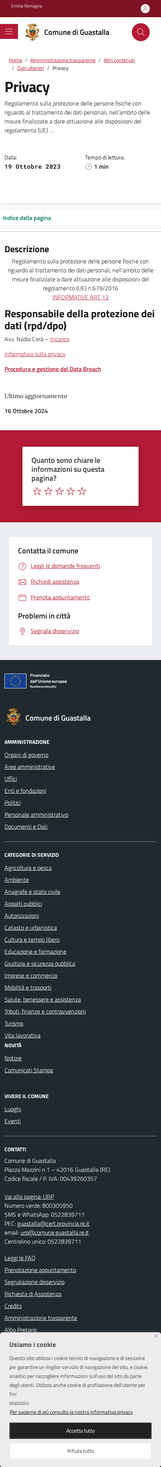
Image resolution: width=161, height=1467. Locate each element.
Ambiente (16, 879)
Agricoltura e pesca (28, 867)
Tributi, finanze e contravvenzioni (45, 1011)
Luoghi (12, 1108)
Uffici (10, 778)
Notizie (13, 1058)
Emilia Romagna (26, 6)
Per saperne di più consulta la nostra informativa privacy (71, 1412)
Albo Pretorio (20, 1329)
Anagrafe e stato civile (32, 891)
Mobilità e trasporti (27, 987)
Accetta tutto (80, 1430)
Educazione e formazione (35, 951)
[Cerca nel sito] (141, 32)
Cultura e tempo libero (32, 939)
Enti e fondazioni (25, 790)
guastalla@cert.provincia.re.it (53, 1223)
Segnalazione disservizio (34, 1281)
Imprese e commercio (30, 975)
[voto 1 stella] (37, 491)
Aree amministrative (29, 766)
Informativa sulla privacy (35, 353)
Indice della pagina (27, 217)
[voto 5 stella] (82, 491)
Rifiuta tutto (80, 1451)
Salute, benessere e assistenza (42, 999)
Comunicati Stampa (28, 1070)
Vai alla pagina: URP (29, 1196)
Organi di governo (26, 754)
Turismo (13, 1023)
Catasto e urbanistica (30, 927)
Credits (13, 1305)
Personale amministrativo (36, 814)
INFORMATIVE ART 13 (80, 297)
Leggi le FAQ (20, 1257)
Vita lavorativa (22, 1035)
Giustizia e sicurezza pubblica (39, 963)
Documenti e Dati (26, 826)
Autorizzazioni (21, 915)
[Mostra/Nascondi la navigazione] (8, 31)
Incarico (59, 338)
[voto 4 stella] (70, 491)
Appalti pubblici (23, 903)
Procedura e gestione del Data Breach (52, 368)
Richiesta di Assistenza (32, 1293)
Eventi (12, 1120)
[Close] (156, 1336)
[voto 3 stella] (59, 491)
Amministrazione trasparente (40, 1317)
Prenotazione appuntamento (40, 1269)
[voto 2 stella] (48, 491)
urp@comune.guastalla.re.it (55, 1232)
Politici (12, 802)
